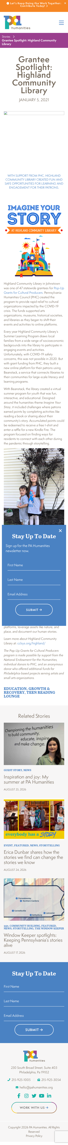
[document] (34, 572)
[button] (60, 531)
